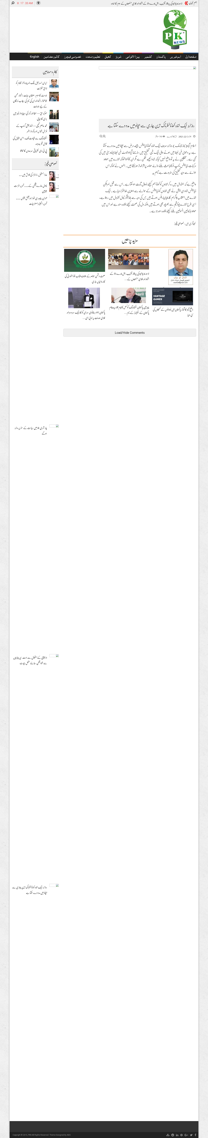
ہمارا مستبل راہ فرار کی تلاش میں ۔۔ (33, 175)
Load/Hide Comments (130, 333)
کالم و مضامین (51, 57)
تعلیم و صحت (93, 57)
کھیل (108, 57)
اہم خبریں (175, 57)
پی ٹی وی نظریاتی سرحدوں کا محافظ (33, 151)
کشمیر (148, 57)
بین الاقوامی (133, 57)
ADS (69, 1135)
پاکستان (161, 57)
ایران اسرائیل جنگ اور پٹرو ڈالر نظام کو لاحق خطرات (161, 3)
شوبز (118, 57)
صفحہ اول (190, 57)
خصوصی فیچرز (72, 57)
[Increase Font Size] (104, 136)
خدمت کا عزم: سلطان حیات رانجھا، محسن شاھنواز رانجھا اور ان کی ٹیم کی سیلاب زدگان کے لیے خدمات (30, 101)
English (34, 57)
